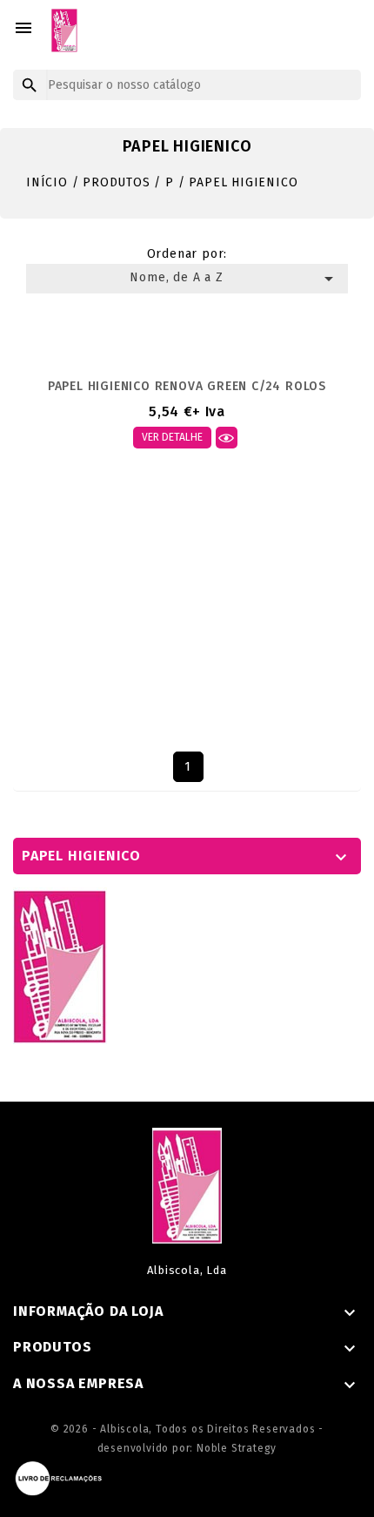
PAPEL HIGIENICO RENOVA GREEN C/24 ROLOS (187, 386)
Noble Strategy (237, 1448)
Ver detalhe (172, 437)
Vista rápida (226, 437)
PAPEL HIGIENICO (81, 855)
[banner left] (60, 965)
